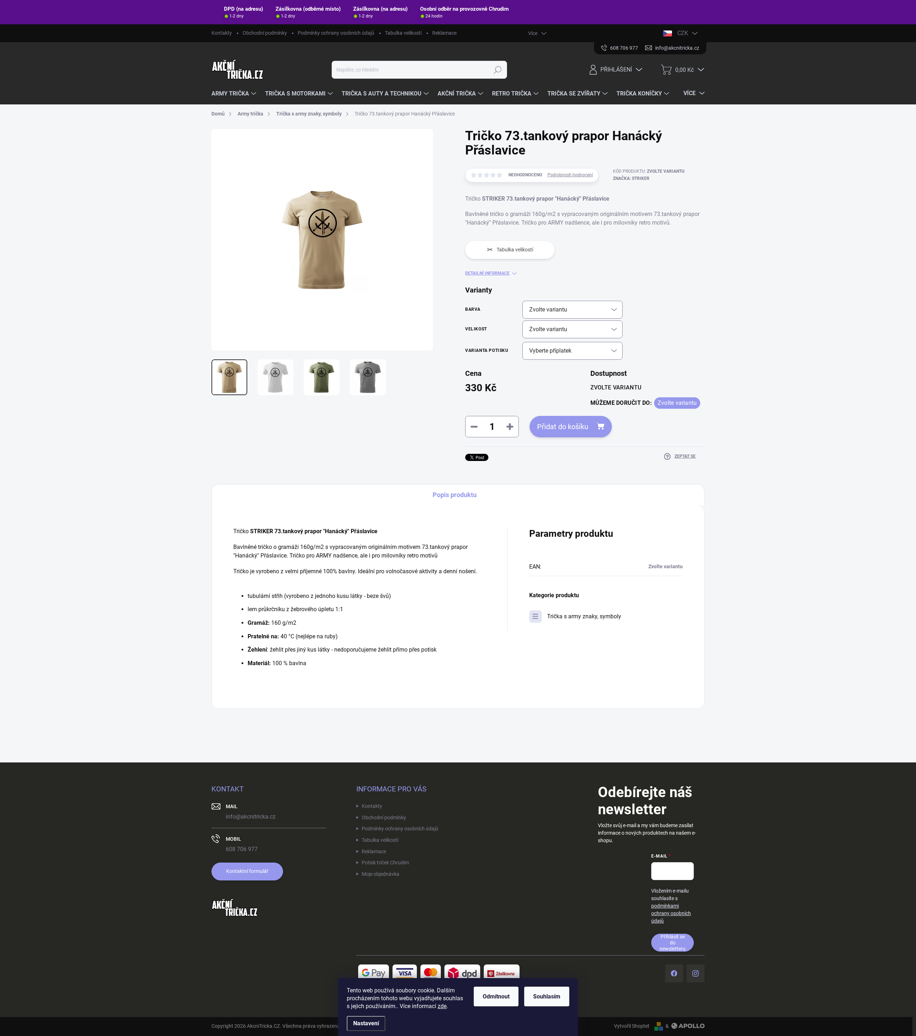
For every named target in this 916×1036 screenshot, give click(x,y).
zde (442, 1006)
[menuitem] (234, 93)
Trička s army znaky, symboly (584, 616)
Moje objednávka (380, 874)
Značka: (631, 178)
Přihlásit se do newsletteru (672, 942)
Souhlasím (546, 996)
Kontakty (221, 33)
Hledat (498, 70)
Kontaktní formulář (247, 871)
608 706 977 (242, 849)
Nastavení (366, 1023)
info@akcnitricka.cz (251, 816)
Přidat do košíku (562, 426)
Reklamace (444, 33)
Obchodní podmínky (265, 33)
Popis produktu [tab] (455, 495)
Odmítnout (496, 996)
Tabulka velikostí (403, 33)
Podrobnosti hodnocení (570, 174)
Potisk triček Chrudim (385, 862)
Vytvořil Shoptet (631, 1026)
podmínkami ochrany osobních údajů (671, 913)
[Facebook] (674, 973)
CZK (682, 33)
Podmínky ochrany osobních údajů (336, 33)
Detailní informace (487, 273)
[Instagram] (696, 973)
